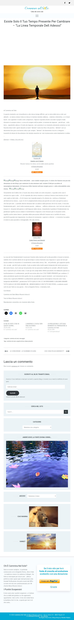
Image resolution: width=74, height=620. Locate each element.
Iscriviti (12, 393)
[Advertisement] (37, 46)
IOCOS (46, 616)
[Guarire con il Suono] (37, 143)
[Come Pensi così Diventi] (37, 223)
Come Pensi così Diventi (37, 240)
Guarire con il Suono (37, 161)
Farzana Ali (37, 158)
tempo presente (29, 341)
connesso (14, 366)
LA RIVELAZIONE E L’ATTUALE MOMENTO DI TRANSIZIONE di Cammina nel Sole (57, 325)
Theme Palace (65, 617)
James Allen (37, 237)
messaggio (22, 338)
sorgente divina (20, 341)
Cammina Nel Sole (21, 615)
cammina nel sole (14, 338)
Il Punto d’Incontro (37, 166)
